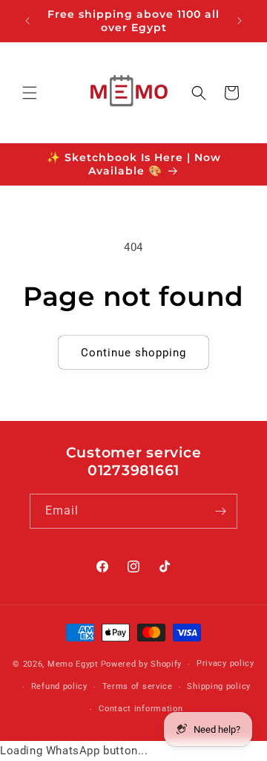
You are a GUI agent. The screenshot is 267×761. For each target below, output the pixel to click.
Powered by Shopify (141, 664)
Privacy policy (225, 663)
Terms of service (137, 686)
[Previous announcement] (27, 20)
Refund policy (59, 686)
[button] (29, 92)
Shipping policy (219, 686)
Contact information (140, 708)
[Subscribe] (220, 511)
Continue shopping (133, 352)
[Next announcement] (239, 20)
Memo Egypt (73, 664)
